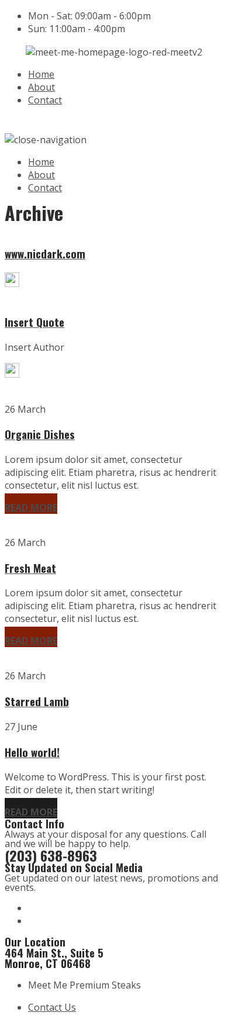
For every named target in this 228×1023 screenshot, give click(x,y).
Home (41, 74)
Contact (45, 100)
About (41, 87)
